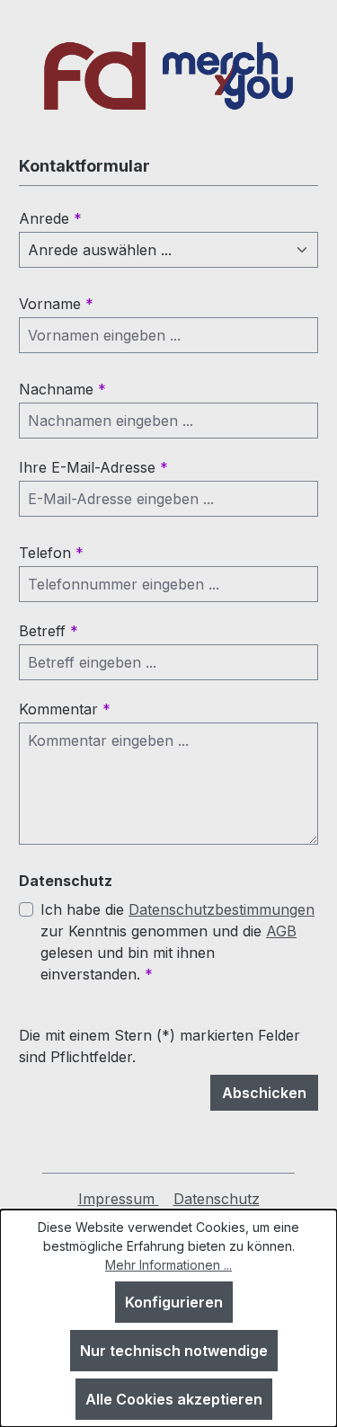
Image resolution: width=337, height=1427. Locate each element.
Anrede (50, 218)
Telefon (51, 553)
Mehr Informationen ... (168, 1264)
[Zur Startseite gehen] (168, 76)
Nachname (62, 389)
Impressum (118, 1199)
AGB (281, 931)
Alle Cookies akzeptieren (173, 1399)
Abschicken (264, 1093)
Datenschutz (216, 1199)
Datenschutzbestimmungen (222, 909)
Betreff (48, 631)
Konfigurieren (174, 1302)
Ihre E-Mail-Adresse (93, 467)
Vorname (56, 304)
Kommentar (65, 709)
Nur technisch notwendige (174, 1351)
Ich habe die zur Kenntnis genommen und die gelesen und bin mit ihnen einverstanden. (177, 941)
